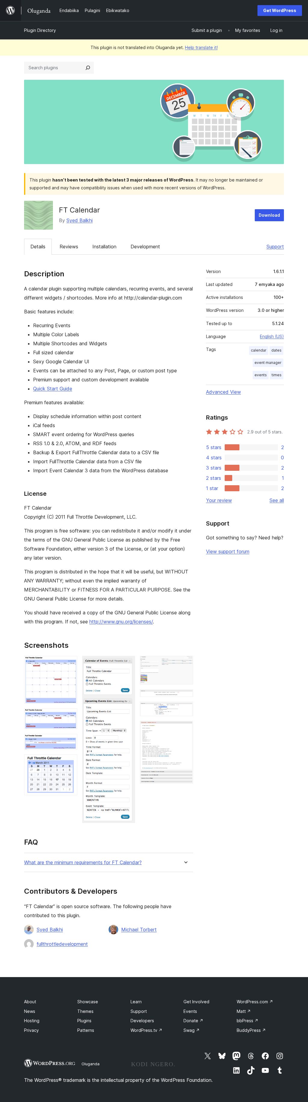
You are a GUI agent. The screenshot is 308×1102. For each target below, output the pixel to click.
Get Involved (196, 1001)
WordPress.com (255, 1001)
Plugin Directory (40, 30)
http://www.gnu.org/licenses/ (121, 622)
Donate (193, 1020)
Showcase (87, 1001)
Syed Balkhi (79, 220)
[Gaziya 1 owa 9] (69, 664)
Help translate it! (201, 47)
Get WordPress (279, 10)
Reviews (69, 247)
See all (277, 500)
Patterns (85, 1030)
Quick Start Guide (52, 389)
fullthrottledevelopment (62, 944)
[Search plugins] (88, 68)
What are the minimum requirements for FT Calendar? (83, 862)
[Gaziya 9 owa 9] (185, 729)
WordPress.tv (146, 1030)
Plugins (84, 1020)
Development (145, 247)
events (260, 375)
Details (37, 247)
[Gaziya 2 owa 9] (69, 716)
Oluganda (91, 1063)
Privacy (31, 1030)
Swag (191, 1030)
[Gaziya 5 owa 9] (127, 664)
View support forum (227, 551)
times (277, 375)
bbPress (247, 1020)
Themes (85, 1011)
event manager (268, 362)
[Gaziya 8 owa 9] (185, 710)
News (29, 1011)
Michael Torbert (139, 930)
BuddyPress (251, 1030)
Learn (136, 1001)
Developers (142, 1020)
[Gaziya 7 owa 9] (185, 697)
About (30, 1001)
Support (275, 247)
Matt (244, 1011)
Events (190, 1011)
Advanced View (223, 392)
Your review (219, 500)
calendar (258, 350)
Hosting (31, 1020)
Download (269, 215)
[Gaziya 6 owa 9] (185, 664)
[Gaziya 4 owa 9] (69, 762)
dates (276, 350)
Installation (104, 247)
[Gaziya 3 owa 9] (69, 742)
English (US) (272, 336)
